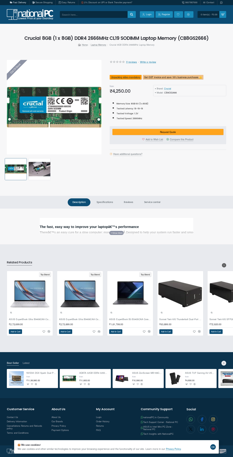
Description (79, 202)
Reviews (128, 202)
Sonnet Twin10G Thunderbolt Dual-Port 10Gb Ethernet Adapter (180, 319)
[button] (5, 169)
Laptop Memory (98, 44)
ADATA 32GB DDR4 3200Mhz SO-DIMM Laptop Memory (94, 373)
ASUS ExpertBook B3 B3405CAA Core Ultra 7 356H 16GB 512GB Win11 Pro (130, 319)
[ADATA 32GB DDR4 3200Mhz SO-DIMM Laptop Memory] (69, 378)
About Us (58, 409)
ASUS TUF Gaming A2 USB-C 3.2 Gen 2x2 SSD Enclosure (200, 373)
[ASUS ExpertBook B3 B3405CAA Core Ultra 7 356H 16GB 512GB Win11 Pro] (130, 294)
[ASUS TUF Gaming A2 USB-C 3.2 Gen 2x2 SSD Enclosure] (175, 378)
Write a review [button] (148, 62)
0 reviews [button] (131, 62)
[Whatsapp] (221, 2)
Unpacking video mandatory (125, 77)
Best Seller (13, 363)
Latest (26, 363)
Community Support (157, 409)
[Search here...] (132, 14)
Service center (152, 202)
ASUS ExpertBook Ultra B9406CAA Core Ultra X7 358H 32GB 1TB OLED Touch (30, 319)
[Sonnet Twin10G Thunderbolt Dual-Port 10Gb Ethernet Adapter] (180, 294)
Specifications (105, 202)
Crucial (167, 88)
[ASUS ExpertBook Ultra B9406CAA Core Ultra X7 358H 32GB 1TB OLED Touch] (30, 294)
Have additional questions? (127, 154)
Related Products (19, 262)
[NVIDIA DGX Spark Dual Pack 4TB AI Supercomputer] (16, 378)
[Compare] (188, 14)
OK (213, 447)
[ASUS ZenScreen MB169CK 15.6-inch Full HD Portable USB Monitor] (122, 378)
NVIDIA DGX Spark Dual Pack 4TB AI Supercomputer (41, 373)
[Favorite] (178, 14)
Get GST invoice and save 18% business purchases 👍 (173, 77)
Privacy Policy (173, 449)
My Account (105, 409)
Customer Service (20, 409)
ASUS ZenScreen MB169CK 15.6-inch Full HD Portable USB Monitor (147, 373)
